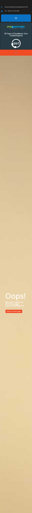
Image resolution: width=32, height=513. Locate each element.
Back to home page (14, 311)
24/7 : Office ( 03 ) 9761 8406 (12, 11)
